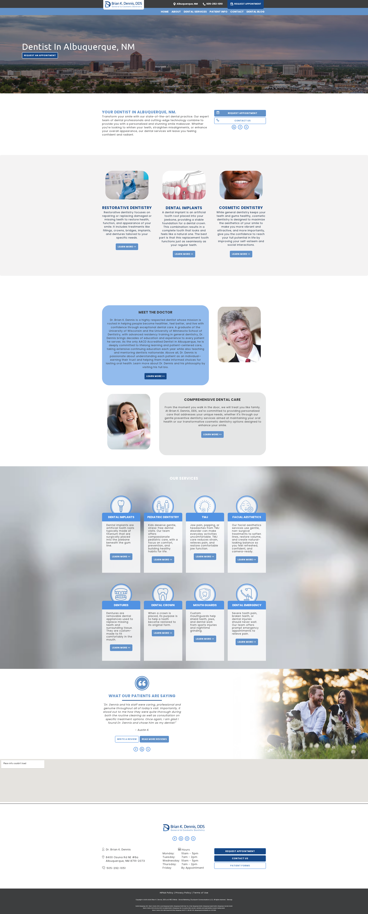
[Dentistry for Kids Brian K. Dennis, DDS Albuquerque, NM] (163, 499)
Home (165, 11)
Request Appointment (240, 851)
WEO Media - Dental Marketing (179, 900)
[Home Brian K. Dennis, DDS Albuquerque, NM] (184, 827)
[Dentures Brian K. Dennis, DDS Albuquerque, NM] (121, 587)
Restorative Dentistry (127, 207)
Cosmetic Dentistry (241, 207)
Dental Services (195, 11)
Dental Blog (255, 11)
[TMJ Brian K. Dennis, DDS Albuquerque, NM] (205, 499)
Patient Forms (240, 865)
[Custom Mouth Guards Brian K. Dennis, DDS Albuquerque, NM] (205, 587)
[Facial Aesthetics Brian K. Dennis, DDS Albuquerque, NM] (247, 499)
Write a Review (127, 739)
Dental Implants (184, 207)
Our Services (184, 478)
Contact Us (240, 858)
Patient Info (218, 11)
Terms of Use (200, 892)
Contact (237, 11)
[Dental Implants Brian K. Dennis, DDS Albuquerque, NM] (121, 499)
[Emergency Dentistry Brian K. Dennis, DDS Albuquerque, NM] (247, 587)
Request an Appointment (40, 55)
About (176, 11)
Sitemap (229, 900)
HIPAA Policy (166, 892)
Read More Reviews (154, 739)
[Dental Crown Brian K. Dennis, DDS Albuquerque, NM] (163, 587)
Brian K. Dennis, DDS (159, 900)
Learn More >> (127, 246)
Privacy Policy (183, 892)
